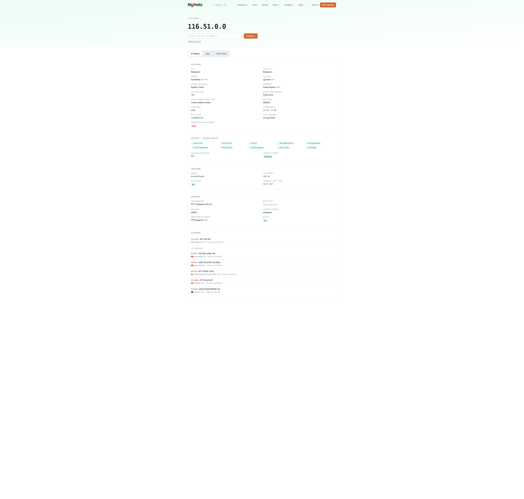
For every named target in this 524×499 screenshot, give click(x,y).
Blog (301, 5)
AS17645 (195, 239)
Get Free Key (328, 5)
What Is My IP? (194, 41)
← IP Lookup (193, 18)
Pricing (265, 5)
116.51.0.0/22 (270, 205)
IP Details (195, 53)
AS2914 (194, 271)
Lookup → (250, 36)
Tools (275, 5)
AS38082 (195, 280)
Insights (288, 5)
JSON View (221, 53)
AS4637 (194, 262)
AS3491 (194, 253)
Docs (255, 5)
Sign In (315, 5)
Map (208, 53)
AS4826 (194, 289)
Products (241, 5)
